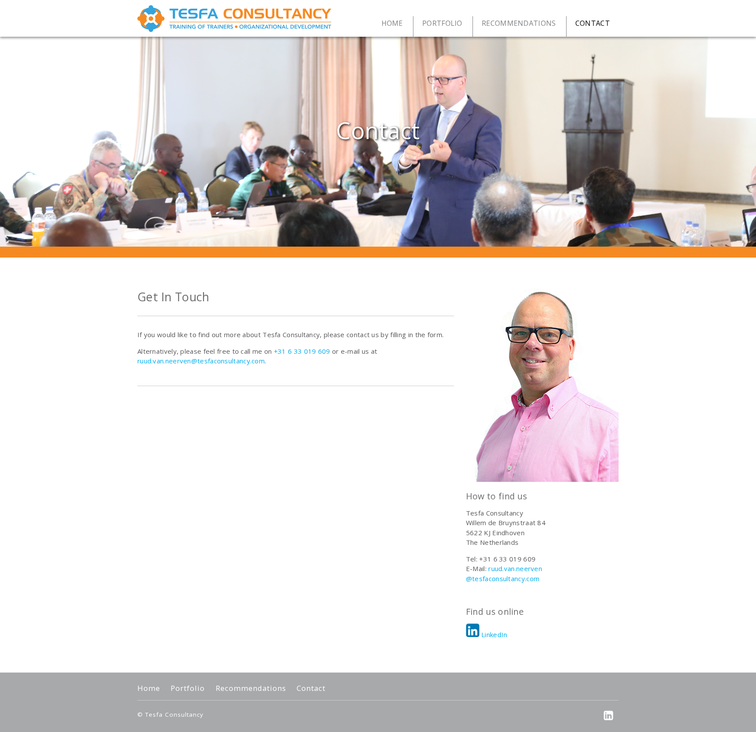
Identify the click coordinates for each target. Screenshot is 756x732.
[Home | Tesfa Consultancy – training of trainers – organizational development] (234, 18)
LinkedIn (494, 634)
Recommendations (251, 688)
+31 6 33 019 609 (302, 351)
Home (148, 688)
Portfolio (188, 688)
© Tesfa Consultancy (170, 714)
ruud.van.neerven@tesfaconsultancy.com (201, 360)
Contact (311, 688)
